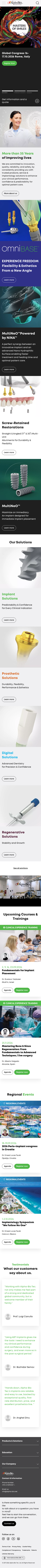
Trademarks (26, 1550)
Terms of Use (6, 1546)
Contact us (9, 1523)
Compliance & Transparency (11, 1550)
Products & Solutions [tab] (19, 92)
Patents (34, 1550)
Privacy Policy (16, 1546)
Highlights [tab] (29, 92)
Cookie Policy (26, 1546)
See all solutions (20, 868)
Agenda (7, 990)
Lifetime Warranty (8, 1554)
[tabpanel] (20, 51)
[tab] (7, 92)
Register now (22, 990)
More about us (10, 193)
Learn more (9, 280)
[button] (37, 101)
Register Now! (9, 63)
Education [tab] (4, 92)
